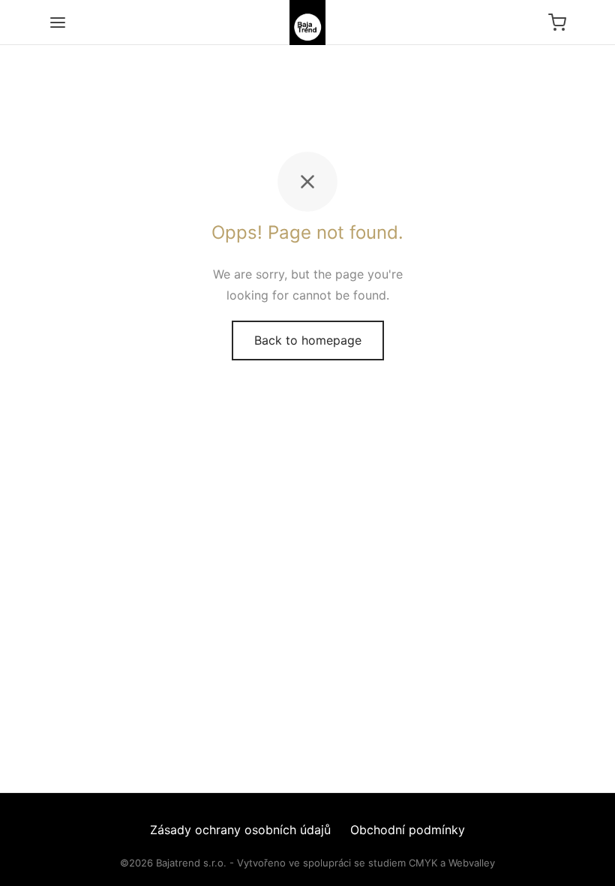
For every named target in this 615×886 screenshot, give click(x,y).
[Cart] (557, 23)
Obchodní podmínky (407, 829)
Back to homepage (308, 340)
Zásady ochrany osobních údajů (240, 829)
